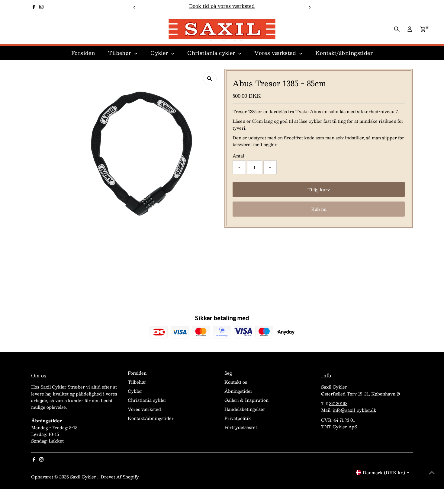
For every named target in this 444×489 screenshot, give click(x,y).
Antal (238, 155)
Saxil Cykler (83, 476)
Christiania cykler (212, 53)
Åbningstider (238, 391)
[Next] (309, 7)
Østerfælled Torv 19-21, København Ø (360, 393)
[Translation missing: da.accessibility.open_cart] (423, 29)
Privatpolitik (237, 418)
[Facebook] (34, 7)
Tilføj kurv (318, 189)
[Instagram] (41, 7)
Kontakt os (235, 382)
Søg (228, 372)
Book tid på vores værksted (222, 6)
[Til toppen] (432, 472)
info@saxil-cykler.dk (354, 410)
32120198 (338, 403)
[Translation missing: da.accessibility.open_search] (397, 29)
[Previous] (134, 7)
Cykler (160, 53)
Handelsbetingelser (244, 409)
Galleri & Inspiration (246, 400)
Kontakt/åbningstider (344, 53)
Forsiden (83, 53)
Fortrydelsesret (240, 427)
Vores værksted (276, 53)
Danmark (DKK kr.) (384, 472)
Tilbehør (120, 53)
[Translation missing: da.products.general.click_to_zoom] (210, 78)
